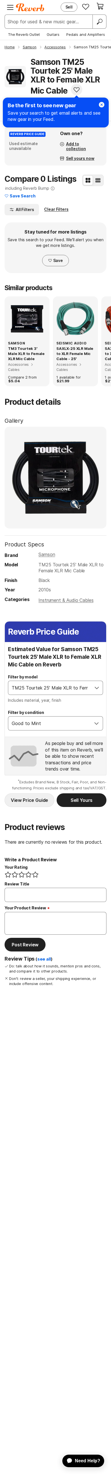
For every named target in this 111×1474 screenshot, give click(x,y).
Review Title (17, 883)
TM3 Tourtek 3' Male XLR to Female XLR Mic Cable (26, 353)
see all (44, 959)
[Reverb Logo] (30, 7)
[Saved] (86, 7)
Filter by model (23, 676)
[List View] (97, 180)
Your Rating (16, 867)
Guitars (53, 34)
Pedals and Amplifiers (85, 34)
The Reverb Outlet (24, 34)
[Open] (96, 687)
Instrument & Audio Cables (65, 600)
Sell (69, 7)
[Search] (99, 21)
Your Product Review (25, 907)
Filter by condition (26, 712)
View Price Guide (29, 800)
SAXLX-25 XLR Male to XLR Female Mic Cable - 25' (74, 353)
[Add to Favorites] (76, 89)
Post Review (25, 944)
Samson (46, 554)
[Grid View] (87, 180)
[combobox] (49, 688)
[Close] (101, 104)
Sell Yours (81, 800)
